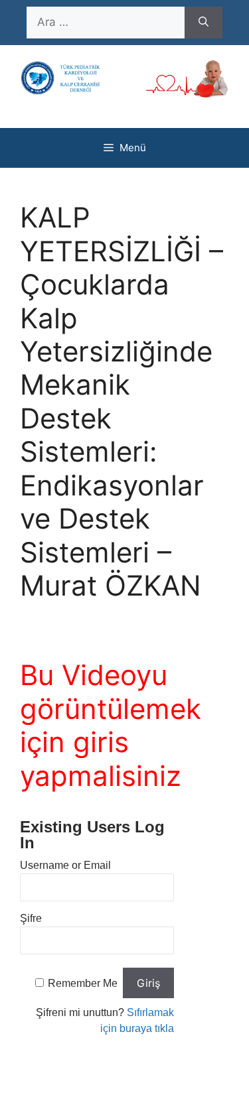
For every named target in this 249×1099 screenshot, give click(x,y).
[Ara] (203, 22)
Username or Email (65, 865)
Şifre (31, 918)
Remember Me (83, 983)
